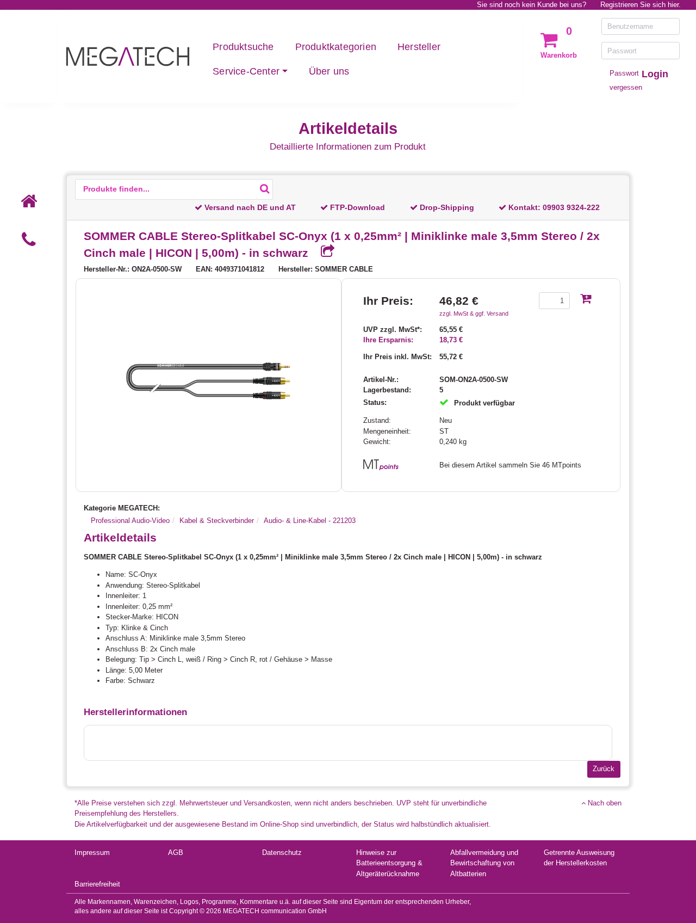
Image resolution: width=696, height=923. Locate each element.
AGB (175, 852)
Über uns (329, 71)
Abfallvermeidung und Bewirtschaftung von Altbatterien (484, 863)
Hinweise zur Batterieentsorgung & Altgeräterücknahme (389, 863)
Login (655, 74)
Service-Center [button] (246, 71)
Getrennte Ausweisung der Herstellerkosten (579, 857)
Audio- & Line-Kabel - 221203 (310, 520)
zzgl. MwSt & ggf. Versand (473, 313)
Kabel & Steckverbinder (216, 520)
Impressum (92, 852)
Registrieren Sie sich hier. (640, 5)
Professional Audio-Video (130, 520)
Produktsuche (243, 46)
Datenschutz (282, 852)
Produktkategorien (335, 46)
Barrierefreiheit (97, 884)
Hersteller (418, 46)
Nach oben (604, 803)
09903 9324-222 (571, 207)
